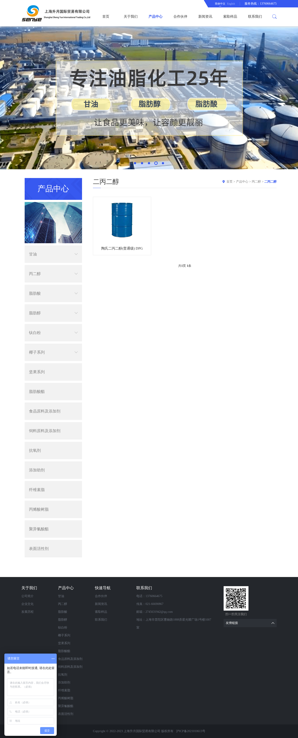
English (231, 3)
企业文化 (27, 604)
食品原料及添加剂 (44, 411)
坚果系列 (37, 372)
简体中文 (220, 3)
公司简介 (27, 596)
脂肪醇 (35, 313)
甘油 (33, 254)
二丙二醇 (270, 181)
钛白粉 (35, 332)
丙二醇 (35, 274)
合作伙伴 (180, 16)
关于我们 (131, 16)
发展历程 (27, 611)
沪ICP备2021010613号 (190, 731)
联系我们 (255, 16)
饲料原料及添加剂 (44, 431)
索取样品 (230, 16)
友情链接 (232, 623)
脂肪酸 (35, 293)
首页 (105, 16)
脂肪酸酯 (37, 391)
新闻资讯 (205, 16)
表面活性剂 (39, 548)
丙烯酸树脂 (39, 509)
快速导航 (103, 588)
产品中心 (156, 16)
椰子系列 (37, 352)
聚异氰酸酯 (39, 529)
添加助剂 (37, 470)
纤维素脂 (37, 490)
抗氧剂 (35, 450)
